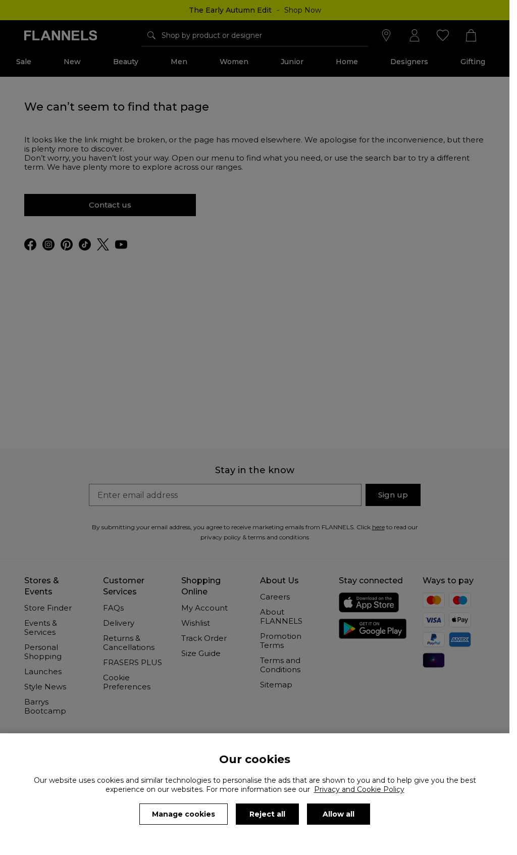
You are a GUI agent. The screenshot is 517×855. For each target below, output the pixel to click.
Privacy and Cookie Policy (359, 789)
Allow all (338, 814)
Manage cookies (183, 814)
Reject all (267, 814)
